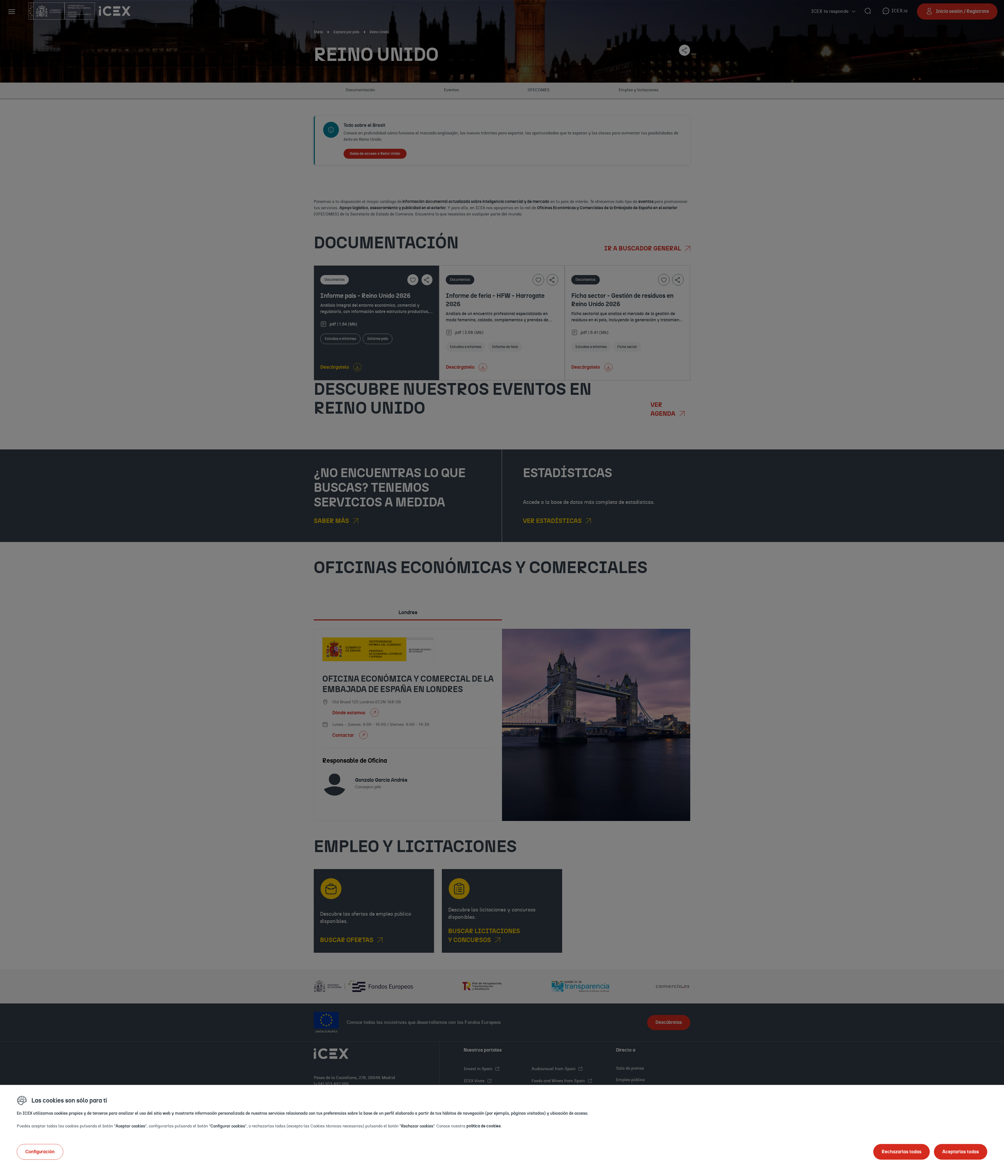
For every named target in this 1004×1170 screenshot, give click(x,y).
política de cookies (483, 1126)
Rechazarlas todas (901, 1151)
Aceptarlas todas (960, 1151)
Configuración (40, 1151)
